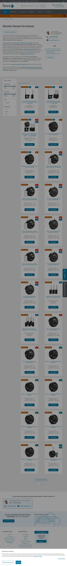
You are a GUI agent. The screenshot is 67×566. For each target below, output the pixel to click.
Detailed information (38, 556)
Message (33, 18)
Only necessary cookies (8, 562)
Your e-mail (33, 12)
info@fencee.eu (24, 9)
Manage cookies (61, 558)
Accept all (18, 562)
